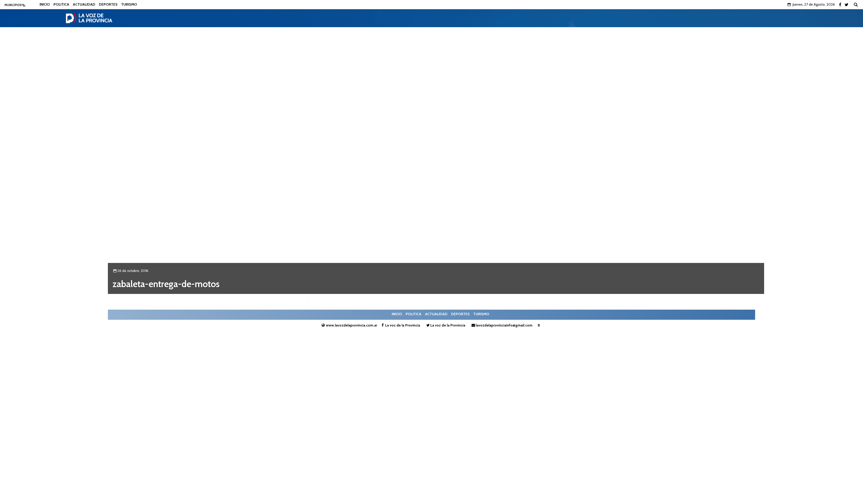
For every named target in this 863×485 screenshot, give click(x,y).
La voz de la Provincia (402, 325)
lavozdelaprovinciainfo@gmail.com (504, 325)
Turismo (129, 4)
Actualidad (84, 4)
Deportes (108, 4)
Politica (61, 4)
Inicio (45, 4)
